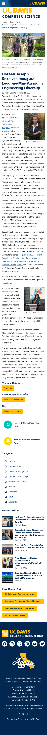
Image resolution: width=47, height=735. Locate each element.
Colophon (23, 713)
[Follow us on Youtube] (34, 644)
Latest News (15, 22)
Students (8, 388)
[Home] (21, 12)
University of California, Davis (18, 678)
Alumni (12, 461)
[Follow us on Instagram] (12, 644)
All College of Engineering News (19, 594)
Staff (11, 496)
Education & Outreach (18, 481)
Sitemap (33, 696)
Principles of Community (22, 693)
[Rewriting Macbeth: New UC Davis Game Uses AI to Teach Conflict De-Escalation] (7, 577)
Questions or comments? (22, 686)
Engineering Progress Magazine (19, 608)
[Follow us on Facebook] (4, 644)
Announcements (16, 466)
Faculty (12, 486)
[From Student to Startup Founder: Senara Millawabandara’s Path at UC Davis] (7, 562)
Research (13, 491)
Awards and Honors (12, 411)
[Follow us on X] (19, 644)
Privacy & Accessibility (22, 690)
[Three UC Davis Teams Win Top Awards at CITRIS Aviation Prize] (7, 549)
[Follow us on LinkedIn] (27, 644)
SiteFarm (36, 719)
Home (4, 22)
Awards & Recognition (13, 399)
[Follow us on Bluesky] (42, 644)
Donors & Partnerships (18, 476)
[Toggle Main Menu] (4, 3)
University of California (18, 696)
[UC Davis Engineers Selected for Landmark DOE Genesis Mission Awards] (7, 521)
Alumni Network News (15, 615)
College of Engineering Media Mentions (22, 601)
